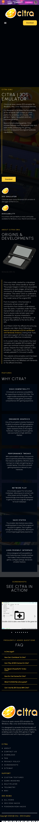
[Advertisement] (19, 154)
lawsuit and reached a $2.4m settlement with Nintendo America (19, 331)
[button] (5, 23)
